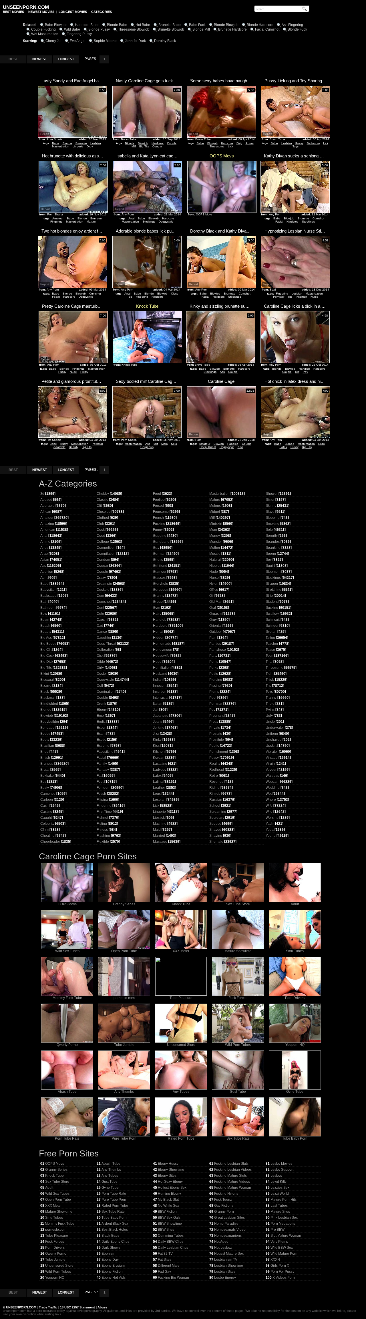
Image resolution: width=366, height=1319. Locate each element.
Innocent (159, 686)
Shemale (216, 842)
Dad (100, 626)
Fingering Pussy (79, 34)
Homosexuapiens (228, 1236)
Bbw (43, 614)
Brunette (81, 143)
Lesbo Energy (225, 1278)
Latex (283, 447)
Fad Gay (164, 1272)
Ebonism (108, 1254)
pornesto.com (124, 998)
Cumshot (318, 218)
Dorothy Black (165, 41)
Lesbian (95, 143)
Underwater (275, 728)
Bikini (44, 674)
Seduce (215, 824)
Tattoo (270, 638)
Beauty (73, 447)
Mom (164, 443)
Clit (99, 506)
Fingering (56, 221)
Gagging (159, 536)
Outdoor (215, 632)
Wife (269, 806)
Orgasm (215, 614)
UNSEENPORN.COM (20, 1307)
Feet (100, 782)
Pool (212, 698)
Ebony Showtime (171, 1170)
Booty (44, 740)
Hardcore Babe (87, 25)
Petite (213, 674)
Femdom (103, 788)
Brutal (44, 770)
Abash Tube (67, 1092)
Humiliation (162, 668)
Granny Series (124, 904)
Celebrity (47, 824)
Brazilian (47, 746)
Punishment (218, 752)
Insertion (301, 296)
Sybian (271, 632)
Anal (131, 218)
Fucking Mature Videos (232, 1182)
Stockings (148, 221)
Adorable (59, 447)
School (214, 806)
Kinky (157, 740)
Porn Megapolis (282, 1224)
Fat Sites (164, 1260)
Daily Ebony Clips (115, 1242)
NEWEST (39, 59)
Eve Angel (77, 41)
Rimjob (214, 794)
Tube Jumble (124, 1045)
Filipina (102, 800)
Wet (269, 794)
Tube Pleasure (181, 998)
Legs (157, 794)
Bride (44, 752)
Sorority (272, 536)
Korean (158, 758)
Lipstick (159, 818)
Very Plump (279, 1242)
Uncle (270, 722)
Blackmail (47, 698)
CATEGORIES (101, 11)
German (159, 554)
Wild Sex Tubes (67, 951)
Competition (106, 548)
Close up (104, 512)
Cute (100, 614)
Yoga (270, 830)
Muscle (214, 554)
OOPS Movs (67, 904)
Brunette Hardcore (232, 29)
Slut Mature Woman (285, 1236)
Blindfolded (49, 704)
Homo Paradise (226, 1224)
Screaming (217, 812)
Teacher (272, 644)
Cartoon (46, 800)
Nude (73, 371)
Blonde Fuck (297, 29)
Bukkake (47, 776)
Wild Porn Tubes (238, 1045)
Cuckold (103, 590)
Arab (44, 554)
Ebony (102, 710)
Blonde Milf (201, 29)
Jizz (156, 734)
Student (272, 602)
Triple (270, 704)
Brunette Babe (169, 25)
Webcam (272, 782)
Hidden (158, 638)
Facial (279, 221)
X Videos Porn (283, 1278)
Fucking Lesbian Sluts (231, 1164)
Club (100, 524)
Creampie (104, 584)
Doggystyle (166, 221)
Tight (269, 674)
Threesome (217, 146)
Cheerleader (50, 842)
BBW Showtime (170, 1224)
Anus (44, 548)
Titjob (270, 680)
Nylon (213, 584)
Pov (305, 371)
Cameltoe (47, 794)
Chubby (103, 494)
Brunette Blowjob (171, 29)
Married (159, 836)
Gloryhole (160, 584)
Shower (272, 494)
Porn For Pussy (282, 1272)
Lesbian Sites (224, 1272)
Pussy (250, 143)
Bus (43, 782)
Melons (215, 506)
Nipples (215, 566)
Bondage (47, 728)
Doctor (102, 674)
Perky (213, 668)
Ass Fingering (292, 25)
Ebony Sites (167, 1176)
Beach (45, 626)
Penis (213, 662)
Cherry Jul (53, 41)
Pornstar (278, 296)
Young (271, 836)
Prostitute (216, 740)
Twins (270, 710)
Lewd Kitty (278, 1182)
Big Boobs (48, 644)
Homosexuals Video (230, 1230)
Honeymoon (162, 650)
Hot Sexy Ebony (170, 1182)
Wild (269, 812)
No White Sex (168, 1206)
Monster (215, 542)
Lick (230, 146)
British (45, 758)
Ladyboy (159, 770)
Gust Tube (238, 1092)
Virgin (270, 764)
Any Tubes (181, 1092)
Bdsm (44, 620)
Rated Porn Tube (181, 1138)
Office (213, 590)
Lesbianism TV (225, 1260)
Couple (171, 143)
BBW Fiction (167, 1212)
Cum (100, 596)
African (45, 512)
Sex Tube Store (238, 904)
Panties (215, 644)
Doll (100, 686)
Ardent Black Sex (115, 1224)
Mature (91, 221)
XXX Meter (181, 951)
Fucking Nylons (226, 1194)
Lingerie (78, 146)
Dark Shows (111, 1248)
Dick (100, 656)
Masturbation (60, 146)
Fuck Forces (237, 998)
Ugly (269, 716)
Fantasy (103, 770)
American (47, 530)
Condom (103, 560)
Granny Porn (224, 1212)
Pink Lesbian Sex (284, 1218)
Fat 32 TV (165, 1254)
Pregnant (216, 716)
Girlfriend (160, 566)
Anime (45, 542)
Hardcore (158, 143)
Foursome (161, 512)
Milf (134, 146)
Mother (214, 548)
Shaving (215, 836)
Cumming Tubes (171, 1236)
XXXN (275, 1260)
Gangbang (161, 542)
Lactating (160, 764)
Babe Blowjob (56, 25)
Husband (160, 674)
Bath (43, 602)
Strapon (272, 584)
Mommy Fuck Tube (67, 998)
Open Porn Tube (124, 951)
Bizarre (45, 686)
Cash (44, 806)
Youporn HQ (295, 1045)
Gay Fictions (223, 1206)
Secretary (216, 818)
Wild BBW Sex (281, 1248)
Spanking (273, 548)
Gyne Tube (294, 1092)
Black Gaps (110, 1236)
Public (214, 746)
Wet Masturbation (44, 34)
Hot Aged (221, 1242)
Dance (102, 632)
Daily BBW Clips (170, 1242)
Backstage (48, 596)
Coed (101, 536)
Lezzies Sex (279, 1188)
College (103, 542)
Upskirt (271, 746)
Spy (269, 560)
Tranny (271, 698)
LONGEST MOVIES (73, 11)
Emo (100, 716)
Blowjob (143, 143)
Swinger (272, 626)
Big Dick (46, 662)
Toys (296, 146)
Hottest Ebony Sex (172, 1188)
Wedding (273, 788)
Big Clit (45, 650)
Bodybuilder (49, 722)
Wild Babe (72, 29)
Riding (214, 788)
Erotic (101, 722)
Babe (55, 143)
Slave (270, 512)
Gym (156, 608)
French (158, 518)
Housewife (161, 656)
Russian (215, 800)
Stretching (273, 590)
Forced (158, 506)
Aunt (43, 578)
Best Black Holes (115, 1230)
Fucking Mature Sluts (230, 1176)
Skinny (271, 506)
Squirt (270, 566)
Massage (160, 842)
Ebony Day (110, 1260)
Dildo (321, 443)
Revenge (216, 782)
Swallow (272, 614)
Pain (212, 638)
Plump (214, 692)
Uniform (272, 734)
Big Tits (144, 146)
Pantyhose (217, 650)
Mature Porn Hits (283, 1200)
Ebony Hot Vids (114, 1278)
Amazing (47, 524)
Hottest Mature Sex (229, 1254)
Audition (46, 572)
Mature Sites (280, 1212)
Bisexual (47, 680)
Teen (269, 656)
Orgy (90, 146)
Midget (214, 512)
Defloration (105, 650)
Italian (157, 704)
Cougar (157, 146)
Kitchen (159, 752)
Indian (158, 680)
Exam (101, 734)
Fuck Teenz (223, 1200)
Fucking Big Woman (173, 1278)
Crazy (101, 578)
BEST (13, 59)
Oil (211, 596)
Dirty (239, 143)
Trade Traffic (48, 1307)
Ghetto (158, 560)
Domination (106, 692)
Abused (46, 500)
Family (102, 764)
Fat (99, 776)
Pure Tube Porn (124, 1138)
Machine (159, 824)
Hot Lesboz (223, 1248)
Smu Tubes (295, 951)
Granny (158, 596)
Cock (101, 530)
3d (42, 494)
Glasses (159, 578)
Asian (44, 560)
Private (214, 728)
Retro (213, 776)
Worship (272, 818)
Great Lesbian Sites (229, 1218)
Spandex (273, 542)
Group (158, 602)
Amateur (57, 218)
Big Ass (46, 638)
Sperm (271, 554)
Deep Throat (208, 447)
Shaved (215, 830)
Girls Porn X (279, 1266)
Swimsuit (273, 620)
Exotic (101, 740)
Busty (64, 443)
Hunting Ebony (169, 1194)
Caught (46, 818)
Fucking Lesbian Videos (233, 1170)
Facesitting (105, 752)
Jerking (158, 728)
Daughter (104, 638)
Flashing (103, 836)
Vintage (272, 758)
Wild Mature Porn (283, 1254)
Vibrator (272, 752)
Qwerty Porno (67, 1045)
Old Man (215, 602)
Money (214, 536)
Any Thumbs (124, 1092)
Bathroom (313, 143)
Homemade (162, 644)
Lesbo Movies (281, 1164)
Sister (270, 500)
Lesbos (276, 1176)
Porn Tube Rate (67, 1138)
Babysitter (48, 590)
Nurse (314, 296)
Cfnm (44, 830)
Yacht (270, 824)
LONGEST (66, 59)
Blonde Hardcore (260, 25)
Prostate (215, 734)
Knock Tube (181, 904)
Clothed (103, 518)
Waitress (272, 776)
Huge (157, 662)
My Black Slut (168, 1200)
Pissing (215, 686)
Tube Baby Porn (294, 1138)
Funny (158, 530)
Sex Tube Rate (238, 1138)
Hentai (158, 632)
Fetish (101, 794)
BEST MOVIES (13, 11)
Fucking (159, 524)
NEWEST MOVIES (41, 11)
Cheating (47, 836)
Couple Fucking (43, 29)
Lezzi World (279, 1194)
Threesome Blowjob (133, 29)
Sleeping (273, 518)
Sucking (272, 608)
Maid (157, 830)
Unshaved (274, 740)
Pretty (84, 371)
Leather (159, 788)
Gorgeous (147, 447)
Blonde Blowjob (226, 25)
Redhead (216, 770)
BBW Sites (166, 1230)
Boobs (45, 734)
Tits (290, 296)
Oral (212, 608)
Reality (214, 764)
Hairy (157, 614)
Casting (46, 812)
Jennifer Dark (135, 41)
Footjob (159, 500)
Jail (155, 710)
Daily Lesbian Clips (173, 1248)
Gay (156, 548)
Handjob (304, 368)
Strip (269, 596)
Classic (102, 500)
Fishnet (102, 818)
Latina (158, 782)
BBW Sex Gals (169, 1218)
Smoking (272, 524)
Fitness (102, 830)
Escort (101, 728)
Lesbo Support (281, 1170)
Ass (222, 371)
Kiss (240, 447)
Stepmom (273, 572)
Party (213, 656)
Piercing (215, 680)
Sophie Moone (105, 41)
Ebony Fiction (112, 1272)
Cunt (100, 608)
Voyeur (271, 770)
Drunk (101, 704)
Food (157, 494)
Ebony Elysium (113, 1266)
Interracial (160, 698)
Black (44, 692)
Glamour (159, 572)
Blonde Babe (117, 25)
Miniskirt (215, 524)
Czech (102, 620)
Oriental (215, 626)
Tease (270, 650)
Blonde (67, 143)
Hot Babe (143, 25)
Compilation (106, 554)
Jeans (157, 722)
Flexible (103, 842)
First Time (104, 812)
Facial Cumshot (267, 29)
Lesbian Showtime (228, 1266)
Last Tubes (279, 1206)
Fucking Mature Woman (232, 1188)
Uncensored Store (181, 1045)
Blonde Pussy (99, 29)
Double (102, 698)
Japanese (160, 716)
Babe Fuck (197, 25)
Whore (271, 800)
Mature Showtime (238, 951)
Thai (269, 662)
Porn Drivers (295, 998)
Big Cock (47, 656)
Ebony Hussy (168, 1164)
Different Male (169, 1266)
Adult (295, 904)
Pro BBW (277, 1230)
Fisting (102, 824)
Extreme (103, 746)
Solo (174, 443)
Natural (215, 560)
